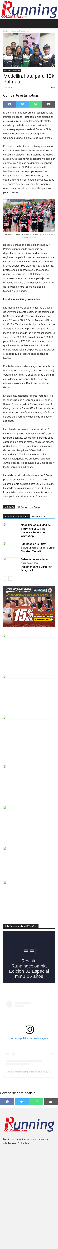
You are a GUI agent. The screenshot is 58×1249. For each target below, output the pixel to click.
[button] (5, 23)
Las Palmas (35, 507)
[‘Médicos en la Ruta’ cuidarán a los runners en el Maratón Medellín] (11, 547)
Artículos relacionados (16, 516)
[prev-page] (5, 579)
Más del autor (39, 516)
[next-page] (10, 579)
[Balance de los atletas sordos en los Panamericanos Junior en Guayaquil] (11, 563)
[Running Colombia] (29, 9)
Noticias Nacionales (20, 31)
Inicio (5, 31)
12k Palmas (22, 507)
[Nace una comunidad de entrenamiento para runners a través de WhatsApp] (11, 528)
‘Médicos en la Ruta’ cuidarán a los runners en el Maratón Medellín (38, 547)
